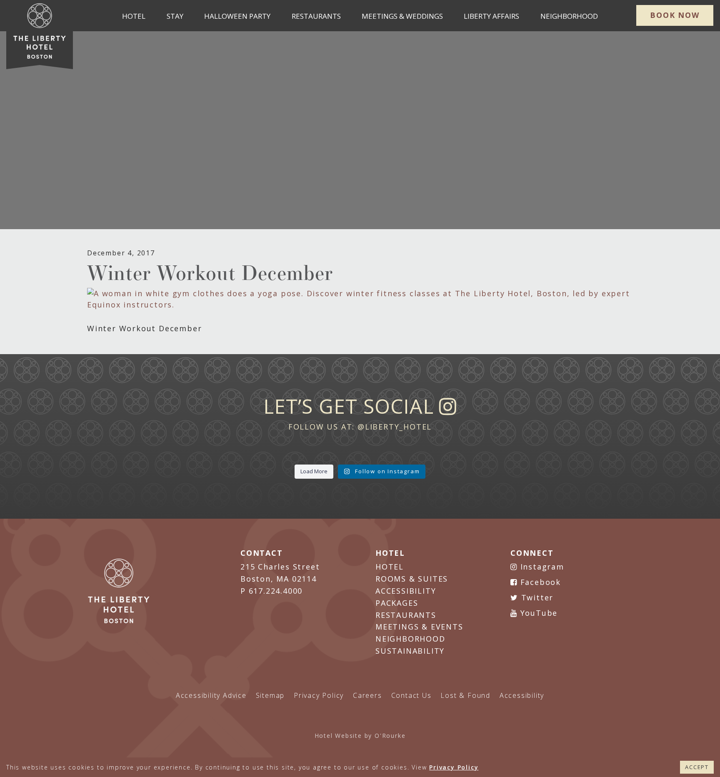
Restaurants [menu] (316, 16)
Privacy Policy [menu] (319, 695)
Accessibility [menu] (522, 695)
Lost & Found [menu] (465, 695)
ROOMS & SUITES (411, 579)
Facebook (539, 582)
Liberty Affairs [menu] (491, 16)
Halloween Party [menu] (237, 16)
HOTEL (389, 567)
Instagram (541, 567)
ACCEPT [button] (697, 767)
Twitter (535, 597)
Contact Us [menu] (411, 695)
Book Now (674, 15)
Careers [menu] (367, 695)
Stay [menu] (175, 16)
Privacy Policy (453, 767)
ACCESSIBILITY (405, 591)
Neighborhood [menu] (569, 16)
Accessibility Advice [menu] (211, 695)
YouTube (538, 613)
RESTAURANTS (405, 615)
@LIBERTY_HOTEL (395, 427)
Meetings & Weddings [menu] (402, 16)
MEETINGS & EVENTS (419, 627)
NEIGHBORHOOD (410, 639)
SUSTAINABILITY (410, 651)
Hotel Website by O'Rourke (360, 736)
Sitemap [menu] (270, 695)
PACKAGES (396, 603)
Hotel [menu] (133, 16)
